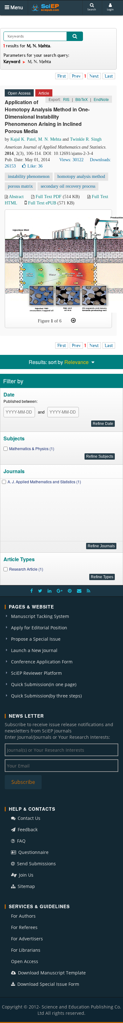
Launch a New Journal (34, 650)
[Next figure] (73, 320)
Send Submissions (36, 864)
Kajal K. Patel (23, 139)
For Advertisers (27, 939)
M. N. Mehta (49, 139)
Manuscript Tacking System (40, 616)
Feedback (27, 829)
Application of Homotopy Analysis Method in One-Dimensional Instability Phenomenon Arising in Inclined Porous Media (47, 116)
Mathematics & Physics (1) (31, 448)
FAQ (21, 841)
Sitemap (25, 886)
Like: (35, 166)
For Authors (23, 916)
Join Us (25, 875)
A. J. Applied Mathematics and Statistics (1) (44, 481)
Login (110, 9)
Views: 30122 (71, 159)
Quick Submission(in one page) (43, 684)
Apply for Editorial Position (39, 628)
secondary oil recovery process (68, 186)
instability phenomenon (29, 176)
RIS (66, 99)
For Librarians (25, 950)
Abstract (16, 196)
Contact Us (28, 818)
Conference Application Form (42, 662)
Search (91, 9)
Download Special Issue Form (47, 984)
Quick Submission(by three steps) (46, 696)
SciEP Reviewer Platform (36, 673)
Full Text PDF (49, 196)
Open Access (24, 961)
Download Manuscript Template (51, 973)
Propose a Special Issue (36, 639)
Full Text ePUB (42, 203)
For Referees (24, 927)
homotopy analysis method (81, 176)
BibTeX (81, 99)
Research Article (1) (26, 569)
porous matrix (20, 186)
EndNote (101, 99)
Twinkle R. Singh (86, 139)
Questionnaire (33, 852)
